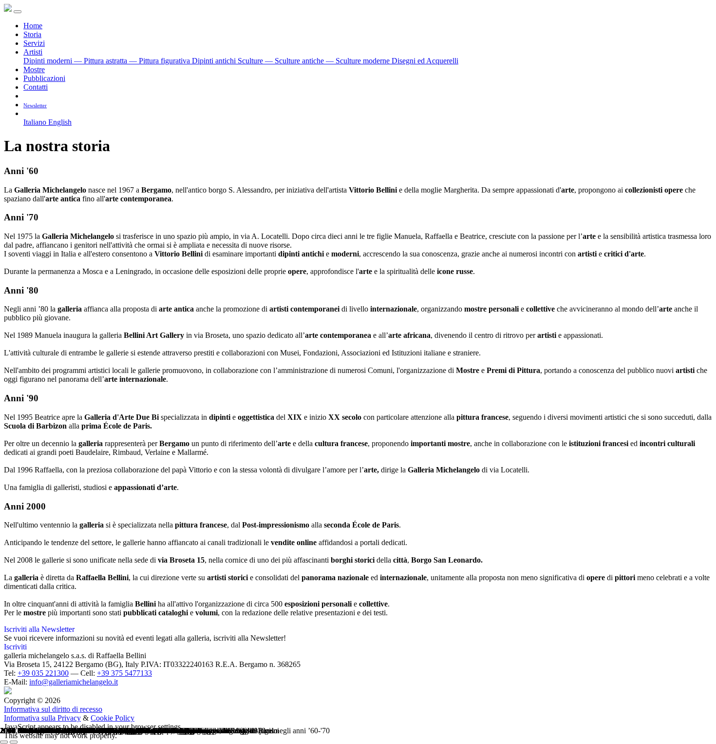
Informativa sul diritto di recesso (53, 709)
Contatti (35, 87)
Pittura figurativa (160, 61)
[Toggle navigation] (17, 11)
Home (32, 25)
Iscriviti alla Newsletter (39, 629)
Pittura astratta (101, 61)
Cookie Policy (112, 718)
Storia (32, 34)
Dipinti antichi (215, 61)
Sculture (251, 61)
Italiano (35, 122)
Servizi (34, 43)
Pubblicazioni (44, 78)
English (60, 122)
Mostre (34, 69)
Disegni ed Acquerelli (425, 61)
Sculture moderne (359, 61)
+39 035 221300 (43, 673)
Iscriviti (15, 647)
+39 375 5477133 (124, 673)
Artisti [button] (32, 52)
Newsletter (35, 105)
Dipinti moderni (48, 61)
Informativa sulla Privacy (42, 718)
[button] (27, 113)
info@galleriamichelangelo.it (73, 682)
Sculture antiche (295, 61)
